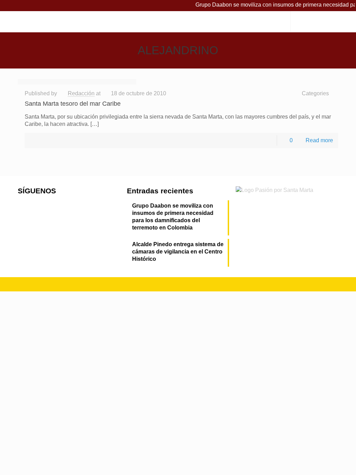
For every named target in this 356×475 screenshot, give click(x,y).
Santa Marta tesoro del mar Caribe (73, 103)
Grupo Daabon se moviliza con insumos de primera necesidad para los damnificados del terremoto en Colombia (172, 217)
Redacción (81, 93)
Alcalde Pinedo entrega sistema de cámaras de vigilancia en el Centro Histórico (178, 251)
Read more (319, 140)
